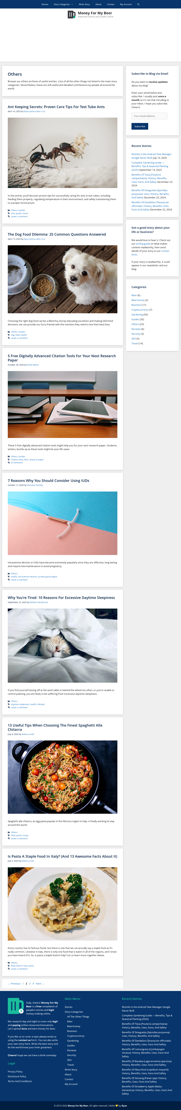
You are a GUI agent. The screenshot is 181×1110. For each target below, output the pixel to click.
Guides (22, 210)
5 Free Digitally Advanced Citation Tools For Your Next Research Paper (62, 357)
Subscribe (139, 126)
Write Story (84, 4)
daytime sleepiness (20, 704)
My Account (126, 4)
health (24, 335)
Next (40, 983)
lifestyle (41, 704)
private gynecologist (47, 576)
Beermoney (138, 300)
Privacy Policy (15, 1071)
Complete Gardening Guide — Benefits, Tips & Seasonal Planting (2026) (150, 166)
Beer (134, 295)
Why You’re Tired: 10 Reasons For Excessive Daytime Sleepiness (61, 597)
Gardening (137, 314)
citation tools (17, 459)
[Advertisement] (90, 42)
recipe (25, 835)
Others (14, 210)
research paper (36, 459)
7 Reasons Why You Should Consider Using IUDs (48, 480)
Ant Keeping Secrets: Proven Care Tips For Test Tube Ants (56, 106)
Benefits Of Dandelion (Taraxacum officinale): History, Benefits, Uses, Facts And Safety (150, 206)
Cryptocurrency (140, 309)
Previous (14, 983)
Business (136, 304)
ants (13, 213)
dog (13, 335)
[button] (138, 4)
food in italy (21, 965)
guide (18, 213)
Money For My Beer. (78, 1105)
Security (136, 333)
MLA (26, 459)
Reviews (136, 329)
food (18, 335)
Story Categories (62, 4)
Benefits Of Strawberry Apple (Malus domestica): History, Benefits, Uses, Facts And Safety (147, 1090)
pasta (18, 835)
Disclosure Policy (17, 1076)
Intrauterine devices (27, 576)
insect (25, 213)
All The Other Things (78, 1016)
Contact (110, 4)
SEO (134, 338)
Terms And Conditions (20, 1081)
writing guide (143, 243)
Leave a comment (19, 216)
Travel (135, 343)
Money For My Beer (95, 12)
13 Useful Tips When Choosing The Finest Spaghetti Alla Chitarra (55, 727)
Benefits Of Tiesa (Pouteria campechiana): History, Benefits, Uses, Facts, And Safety (149, 178)
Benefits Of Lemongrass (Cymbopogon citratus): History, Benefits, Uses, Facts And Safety (145, 1053)
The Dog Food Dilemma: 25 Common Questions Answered (57, 234)
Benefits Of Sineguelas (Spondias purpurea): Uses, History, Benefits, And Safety (150, 194)
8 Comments (17, 462)
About (98, 4)
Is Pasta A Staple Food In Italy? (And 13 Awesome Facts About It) (62, 856)
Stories (45, 4)
